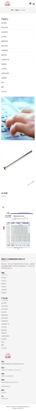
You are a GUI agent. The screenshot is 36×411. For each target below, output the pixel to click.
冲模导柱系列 (5, 73)
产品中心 (17, 10)
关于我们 (4, 278)
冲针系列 (4, 69)
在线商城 (4, 290)
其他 (2, 82)
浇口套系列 (4, 32)
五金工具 (4, 92)
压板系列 (4, 78)
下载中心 (4, 287)
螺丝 (2, 87)
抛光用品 (4, 55)
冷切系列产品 (5, 60)
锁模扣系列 (4, 41)
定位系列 (4, 37)
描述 (3, 207)
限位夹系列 (4, 46)
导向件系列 (4, 27)
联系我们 (4, 293)
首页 (12, 10)
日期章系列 (4, 50)
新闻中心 (4, 284)
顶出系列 (4, 23)
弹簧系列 (4, 64)
